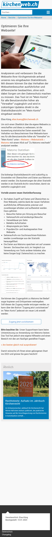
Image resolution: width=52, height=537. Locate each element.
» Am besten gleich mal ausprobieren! (19, 344)
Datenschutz (7, 531)
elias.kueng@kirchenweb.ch (25, 119)
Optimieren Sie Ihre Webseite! (30, 17)
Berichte (11, 17)
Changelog (6, 534)
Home (3, 17)
